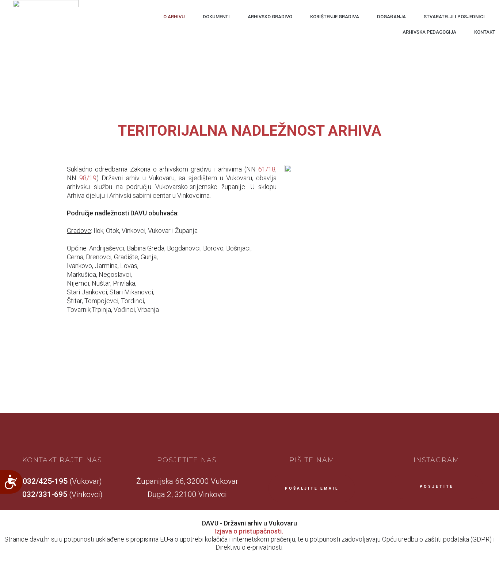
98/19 (87, 178)
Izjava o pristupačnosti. (248, 531)
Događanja (391, 16)
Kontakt (484, 32)
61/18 (266, 169)
